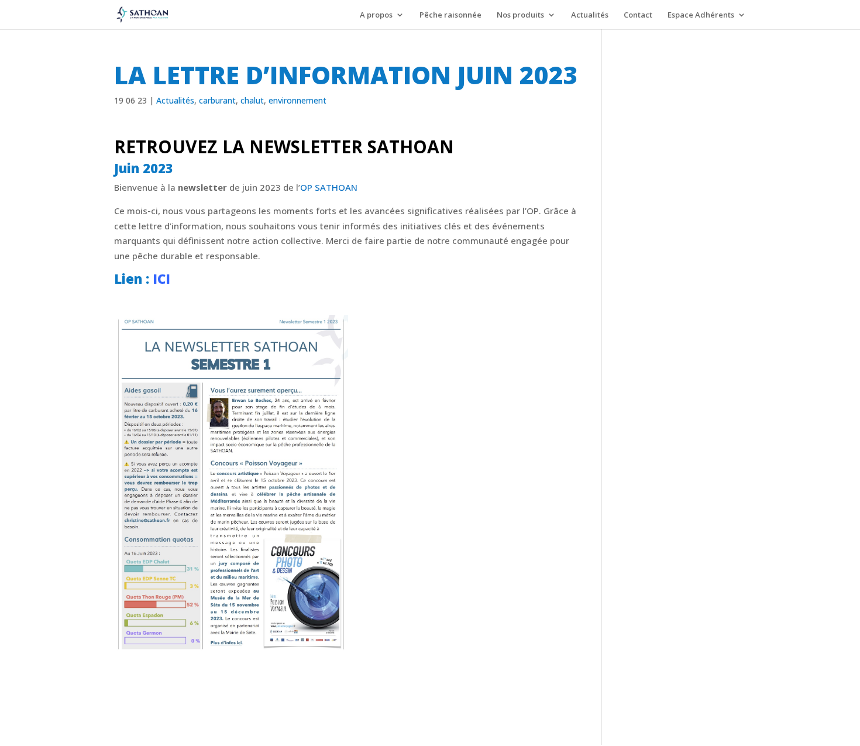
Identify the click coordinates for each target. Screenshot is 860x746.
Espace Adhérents (701, 15)
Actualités (589, 15)
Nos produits (520, 15)
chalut (252, 100)
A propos (376, 15)
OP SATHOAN (330, 187)
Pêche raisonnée (450, 15)
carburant (217, 100)
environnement (297, 100)
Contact (638, 15)
